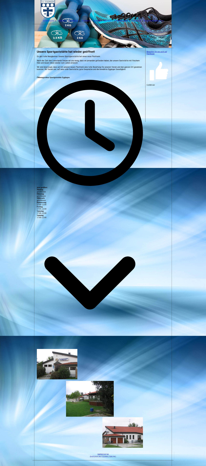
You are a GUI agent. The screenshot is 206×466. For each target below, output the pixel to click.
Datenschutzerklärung (103, 457)
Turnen (86, 21)
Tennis (96, 21)
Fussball (73, 21)
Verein (61, 21)
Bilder (107, 21)
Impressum (103, 454)
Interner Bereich (153, 21)
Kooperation (121, 21)
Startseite (48, 21)
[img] (103, 24)
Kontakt (136, 21)
